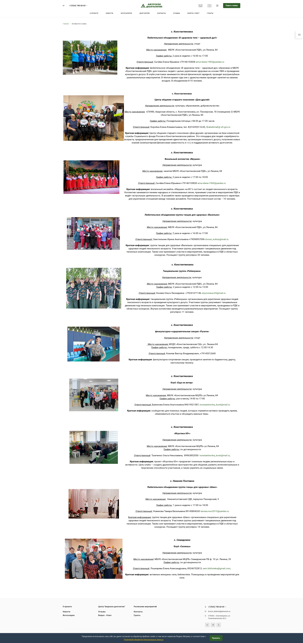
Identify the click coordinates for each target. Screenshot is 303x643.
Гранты (137, 615)
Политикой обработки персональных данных (143, 640)
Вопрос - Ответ (105, 615)
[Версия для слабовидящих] (200, 5)
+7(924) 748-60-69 (77, 6)
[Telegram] (213, 625)
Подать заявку (232, 5)
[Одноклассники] (218, 625)
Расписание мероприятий (145, 606)
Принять (216, 638)
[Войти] (217, 6)
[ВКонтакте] (207, 625)
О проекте (67, 606)
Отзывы (102, 612)
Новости (66, 612)
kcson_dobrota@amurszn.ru (219, 611)
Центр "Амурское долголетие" (111, 606)
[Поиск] (209, 5)
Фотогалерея (69, 615)
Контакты (138, 612)
